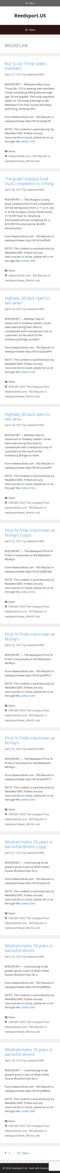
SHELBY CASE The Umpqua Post (28, 386)
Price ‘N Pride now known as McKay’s (30, 636)
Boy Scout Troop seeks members (25, 66)
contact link (27, 141)
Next (27, 1153)
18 (19, 1153)
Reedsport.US (30, 15)
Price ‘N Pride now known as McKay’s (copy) (30, 532)
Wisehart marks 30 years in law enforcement (28, 948)
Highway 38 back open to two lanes (27, 300)
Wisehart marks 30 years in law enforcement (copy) (28, 844)
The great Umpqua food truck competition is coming (29, 181)
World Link (33, 161)
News (11, 151)
